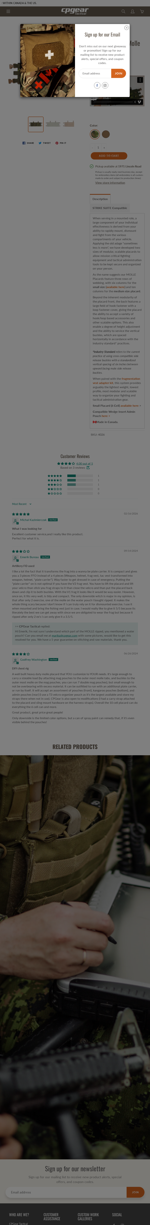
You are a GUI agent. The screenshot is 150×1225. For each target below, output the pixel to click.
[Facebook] (97, 85)
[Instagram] (105, 85)
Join (118, 73)
